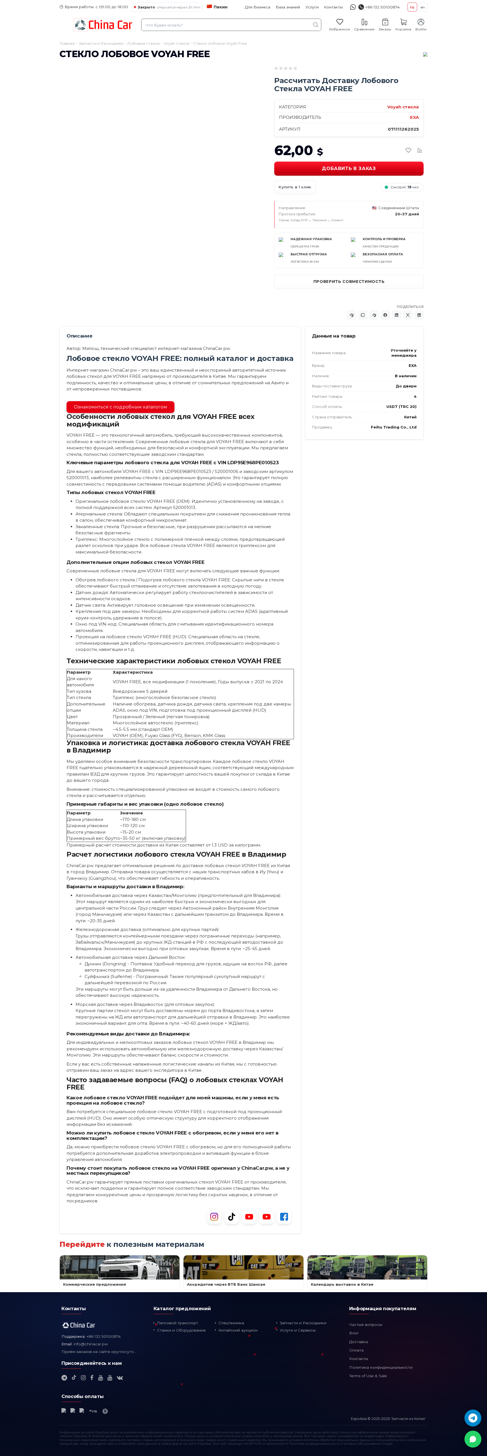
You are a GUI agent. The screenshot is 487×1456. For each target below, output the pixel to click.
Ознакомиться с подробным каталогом (120, 407)
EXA (414, 117)
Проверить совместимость (349, 281)
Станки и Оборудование (181, 1330)
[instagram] (83, 1378)
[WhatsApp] (472, 1439)
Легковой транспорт (177, 1323)
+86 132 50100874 (104, 1336)
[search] (316, 25)
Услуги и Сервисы (298, 1330)
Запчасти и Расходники (303, 1323)
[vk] (120, 1378)
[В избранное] (408, 150)
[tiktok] (74, 1378)
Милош (90, 348)
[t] (64, 1378)
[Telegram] (472, 1418)
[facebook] (92, 1378)
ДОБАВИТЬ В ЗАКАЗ (349, 168)
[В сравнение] (420, 150)
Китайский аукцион (238, 1330)
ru (412, 7)
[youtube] (100, 1378)
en (423, 7)
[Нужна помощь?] (353, 7)
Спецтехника (231, 1323)
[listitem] (103, 239)
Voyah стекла (403, 107)
